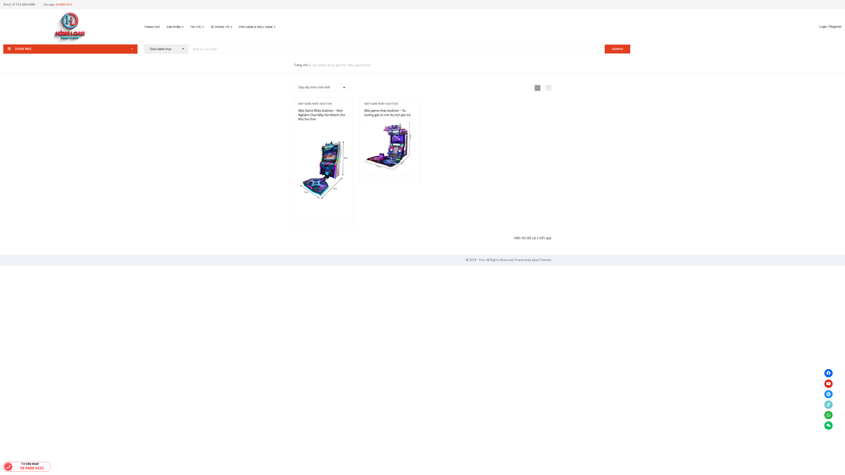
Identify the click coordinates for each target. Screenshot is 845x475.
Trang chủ (152, 27)
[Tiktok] (828, 404)
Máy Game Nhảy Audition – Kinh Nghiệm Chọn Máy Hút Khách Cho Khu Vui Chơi (321, 115)
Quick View (323, 208)
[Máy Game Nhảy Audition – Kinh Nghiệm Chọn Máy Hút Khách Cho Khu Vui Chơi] (323, 129)
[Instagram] (828, 394)
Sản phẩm (174, 27)
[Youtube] (828, 383)
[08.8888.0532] (8, 467)
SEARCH (617, 49)
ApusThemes (541, 260)
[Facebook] (828, 373)
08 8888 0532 (32, 468)
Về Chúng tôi (220, 27)
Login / (824, 26)
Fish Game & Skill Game (256, 27)
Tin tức (196, 27)
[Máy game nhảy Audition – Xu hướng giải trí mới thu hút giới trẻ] (389, 124)
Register (836, 26)
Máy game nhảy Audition (315, 103)
